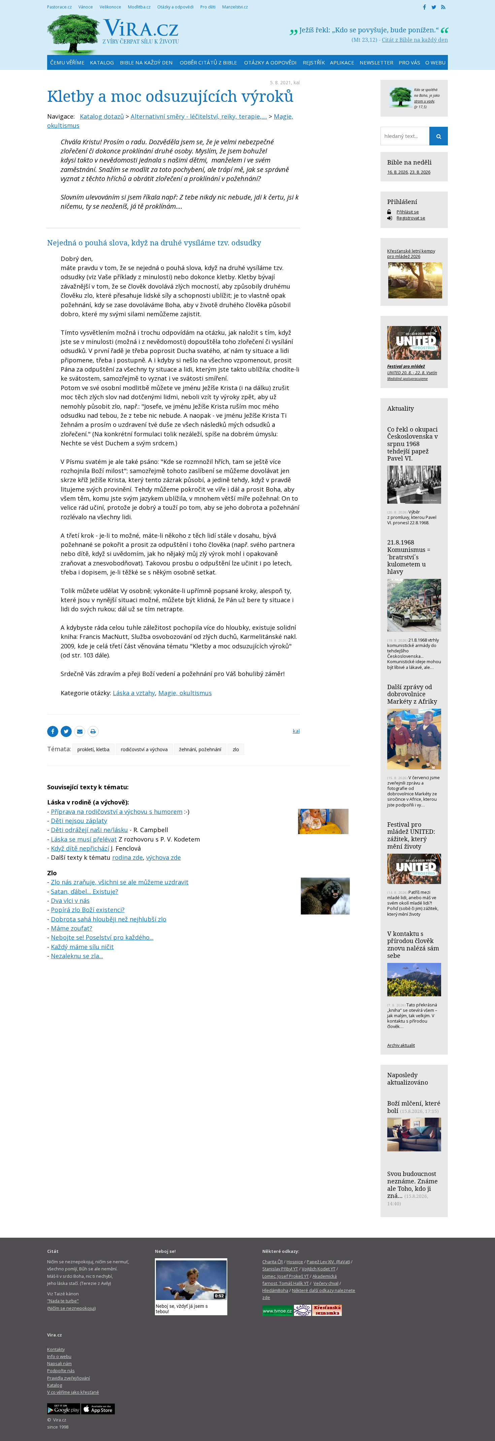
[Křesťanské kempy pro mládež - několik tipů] (414, 280)
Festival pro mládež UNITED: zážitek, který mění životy (411, 835)
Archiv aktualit (401, 1045)
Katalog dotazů (102, 116)
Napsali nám (59, 1363)
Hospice (295, 1262)
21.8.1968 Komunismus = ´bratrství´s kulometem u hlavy (408, 557)
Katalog (54, 1385)
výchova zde (163, 857)
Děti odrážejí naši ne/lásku (89, 830)
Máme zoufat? (71, 928)
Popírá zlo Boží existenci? (88, 910)
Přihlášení (402, 202)
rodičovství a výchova (144, 749)
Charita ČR (272, 1262)
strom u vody (424, 101)
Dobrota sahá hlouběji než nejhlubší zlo (108, 919)
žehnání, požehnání (200, 749)
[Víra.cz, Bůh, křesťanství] (113, 34)
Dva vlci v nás (70, 900)
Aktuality (400, 408)
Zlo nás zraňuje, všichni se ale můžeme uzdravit (120, 882)
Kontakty (56, 1349)
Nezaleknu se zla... (77, 956)
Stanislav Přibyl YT (280, 1269)
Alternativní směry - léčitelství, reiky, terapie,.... (199, 116)
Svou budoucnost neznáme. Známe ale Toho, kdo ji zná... (412, 1185)
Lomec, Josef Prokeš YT (285, 1276)
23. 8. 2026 (420, 172)
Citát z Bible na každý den (415, 39)
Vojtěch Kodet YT (318, 1269)
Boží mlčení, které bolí (413, 1107)
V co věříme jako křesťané (73, 1392)
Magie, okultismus (185, 693)
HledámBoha (275, 1290)
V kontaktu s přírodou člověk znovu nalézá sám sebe (413, 945)
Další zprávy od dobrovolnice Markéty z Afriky (412, 694)
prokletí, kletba (93, 749)
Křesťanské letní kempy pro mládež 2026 (411, 253)
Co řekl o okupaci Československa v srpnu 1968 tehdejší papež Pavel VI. (412, 444)
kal (297, 82)
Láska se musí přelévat (84, 839)
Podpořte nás (61, 1371)
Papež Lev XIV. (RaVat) (328, 1262)
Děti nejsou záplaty (79, 821)
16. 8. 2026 (397, 172)
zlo (236, 749)
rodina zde (127, 857)
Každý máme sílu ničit (82, 947)
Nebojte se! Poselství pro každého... (102, 937)
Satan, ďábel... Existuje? (84, 891)
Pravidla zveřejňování (68, 1378)
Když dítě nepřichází (80, 848)
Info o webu (59, 1356)
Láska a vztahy (134, 693)
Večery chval (326, 1283)
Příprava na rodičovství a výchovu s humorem (117, 811)
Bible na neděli (409, 162)
